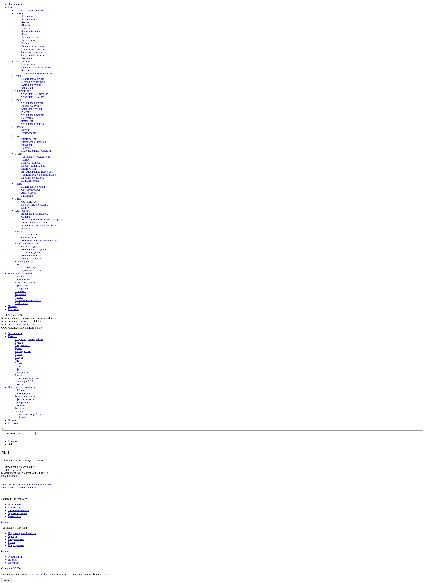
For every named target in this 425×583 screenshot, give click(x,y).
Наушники (27, 228)
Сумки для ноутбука (32, 114)
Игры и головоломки (33, 177)
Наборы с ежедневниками (36, 67)
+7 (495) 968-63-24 (11, 315)
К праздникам (23, 90)
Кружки (25, 129)
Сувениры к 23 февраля (34, 93)
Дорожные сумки (31, 105)
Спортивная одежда (32, 55)
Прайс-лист (21, 303)
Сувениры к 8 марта (32, 96)
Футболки (27, 16)
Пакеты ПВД (28, 267)
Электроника (22, 210)
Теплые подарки (30, 252)
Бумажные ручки (31, 84)
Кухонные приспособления (36, 150)
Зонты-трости (29, 234)
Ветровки (26, 43)
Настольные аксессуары (34, 204)
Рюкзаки (26, 111)
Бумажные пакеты (31, 270)
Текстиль (26, 147)
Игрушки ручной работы (29, 10)
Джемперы (27, 58)
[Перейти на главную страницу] (20, 324)
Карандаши (27, 87)
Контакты (13, 309)
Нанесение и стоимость (21, 273)
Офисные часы (29, 201)
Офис (18, 198)
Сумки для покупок (32, 102)
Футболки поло (30, 19)
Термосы (26, 159)
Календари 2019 (24, 261)
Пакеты (19, 264)
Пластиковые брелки (33, 186)
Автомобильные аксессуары (37, 171)
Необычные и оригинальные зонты (41, 240)
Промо (18, 183)
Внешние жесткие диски (35, 213)
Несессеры (27, 117)
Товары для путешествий (35, 156)
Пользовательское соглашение (18, 487)
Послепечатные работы (28, 300)
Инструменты (29, 138)
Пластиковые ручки (32, 78)
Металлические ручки (33, 81)
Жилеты (26, 34)
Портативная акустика (34, 222)
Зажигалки (27, 195)
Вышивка (20, 291)
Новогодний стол (31, 255)
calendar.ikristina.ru (41, 574)
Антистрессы (28, 192)
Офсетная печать (24, 285)
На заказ (12, 306)
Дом (17, 135)
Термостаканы (29, 132)
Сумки (18, 99)
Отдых (18, 153)
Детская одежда (30, 37)
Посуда (19, 126)
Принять (7, 580)
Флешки (26, 216)
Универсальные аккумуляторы (38, 225)
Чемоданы (27, 120)
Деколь (19, 297)
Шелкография (22, 279)
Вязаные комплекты (32, 46)
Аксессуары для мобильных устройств (43, 219)
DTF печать (21, 276)
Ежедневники (22, 61)
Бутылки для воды (31, 162)
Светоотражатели (31, 189)
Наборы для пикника (33, 165)
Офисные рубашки (32, 52)
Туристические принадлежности (39, 174)
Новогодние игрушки (33, 249)
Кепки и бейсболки (32, 31)
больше (5, 522)
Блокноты (27, 70)
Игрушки (26, 144)
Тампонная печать (25, 282)
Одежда (19, 13)
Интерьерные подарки (34, 141)
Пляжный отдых (30, 180)
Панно (25, 207)
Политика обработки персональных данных (26, 484)
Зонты (18, 231)
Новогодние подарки (27, 243)
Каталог (12, 7)
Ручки (18, 75)
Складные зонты (30, 237)
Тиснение (20, 294)
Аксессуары (28, 40)
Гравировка (21, 288)
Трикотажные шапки (33, 49)
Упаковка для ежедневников (37, 73)
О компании (15, 4)
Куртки (25, 22)
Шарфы (25, 25)
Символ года (28, 246)
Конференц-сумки (31, 108)
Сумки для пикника (32, 123)
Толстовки (27, 28)
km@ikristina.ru (9, 475)
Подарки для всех (31, 258)
